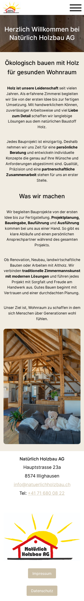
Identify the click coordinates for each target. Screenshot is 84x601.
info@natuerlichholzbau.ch (42, 484)
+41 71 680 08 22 (46, 493)
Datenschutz (42, 590)
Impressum (42, 573)
